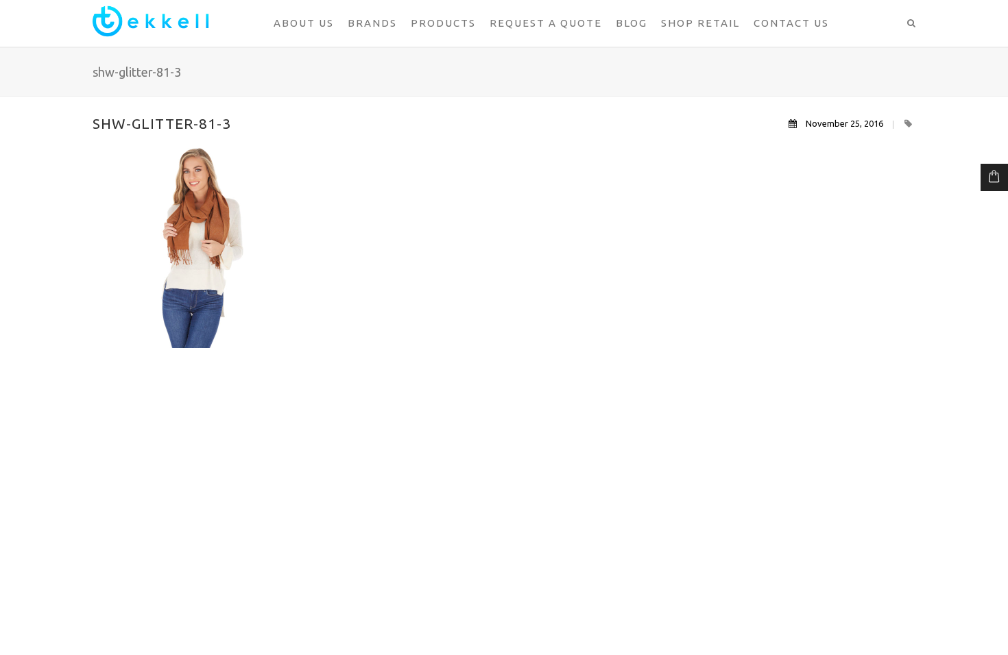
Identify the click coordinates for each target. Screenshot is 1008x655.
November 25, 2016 (844, 123)
